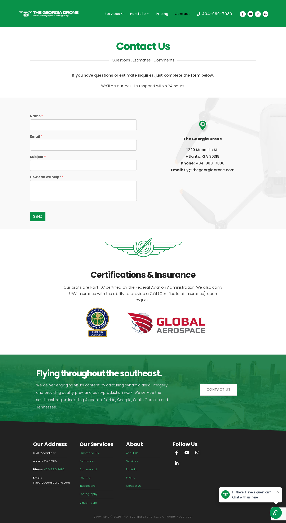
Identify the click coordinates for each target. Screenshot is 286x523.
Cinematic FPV (89, 453)
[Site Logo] (48, 13)
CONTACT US (218, 389)
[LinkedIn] (265, 14)
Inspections (87, 486)
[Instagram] (258, 14)
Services (112, 13)
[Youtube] (250, 14)
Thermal (85, 478)
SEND (37, 216)
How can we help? (46, 177)
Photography (88, 494)
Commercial (88, 469)
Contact (182, 13)
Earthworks (87, 461)
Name (36, 116)
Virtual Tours (88, 503)
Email (36, 136)
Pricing (162, 13)
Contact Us (133, 486)
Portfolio (138, 13)
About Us (132, 453)
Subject (38, 157)
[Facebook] (243, 14)
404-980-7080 (217, 13)
